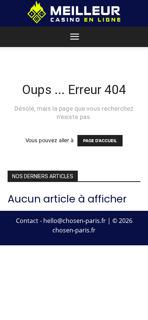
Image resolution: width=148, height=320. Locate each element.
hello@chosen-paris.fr (74, 220)
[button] (74, 37)
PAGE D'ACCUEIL (100, 140)
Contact (27, 220)
